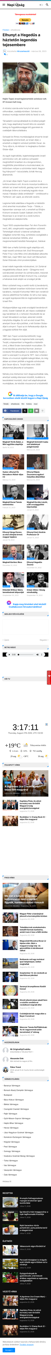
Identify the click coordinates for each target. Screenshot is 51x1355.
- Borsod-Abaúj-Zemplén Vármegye (18, 1090)
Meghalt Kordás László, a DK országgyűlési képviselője (37, 504)
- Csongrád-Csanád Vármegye (16, 1109)
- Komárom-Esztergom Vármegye (17, 1137)
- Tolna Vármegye (10, 1160)
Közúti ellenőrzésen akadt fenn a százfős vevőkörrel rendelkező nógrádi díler (33, 1002)
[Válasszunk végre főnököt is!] (10, 1250)
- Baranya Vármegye (11, 1085)
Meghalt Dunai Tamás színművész (12, 503)
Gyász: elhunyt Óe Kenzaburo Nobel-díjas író (13, 474)
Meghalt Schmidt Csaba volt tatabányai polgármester (37, 444)
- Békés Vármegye (10, 1104)
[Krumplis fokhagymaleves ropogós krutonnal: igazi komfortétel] (10, 1202)
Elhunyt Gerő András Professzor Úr (36, 533)
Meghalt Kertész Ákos (12, 562)
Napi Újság (15, 5)
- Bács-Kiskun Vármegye (13, 1100)
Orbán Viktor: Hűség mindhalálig (36, 591)
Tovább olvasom (26, 1344)
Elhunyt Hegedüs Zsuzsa (34, 563)
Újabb (6, 640)
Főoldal (6, 30)
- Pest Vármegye (10, 1146)
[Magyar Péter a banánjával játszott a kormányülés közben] (10, 918)
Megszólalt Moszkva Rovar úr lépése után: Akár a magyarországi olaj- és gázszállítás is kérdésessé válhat (33, 946)
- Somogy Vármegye (11, 1151)
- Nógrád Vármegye (11, 1142)
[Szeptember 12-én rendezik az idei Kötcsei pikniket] (10, 977)
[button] (3, 5)
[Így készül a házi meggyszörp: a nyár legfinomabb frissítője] (10, 1216)
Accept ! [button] (8, 1350)
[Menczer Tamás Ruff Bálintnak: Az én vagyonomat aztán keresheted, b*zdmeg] (10, 1031)
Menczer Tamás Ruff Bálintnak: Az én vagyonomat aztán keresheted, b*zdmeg (33, 1029)
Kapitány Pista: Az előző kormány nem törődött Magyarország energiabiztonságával (30, 804)
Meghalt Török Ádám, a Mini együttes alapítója (13, 443)
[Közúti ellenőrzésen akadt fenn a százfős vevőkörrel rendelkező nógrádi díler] (10, 1004)
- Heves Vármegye (10, 1128)
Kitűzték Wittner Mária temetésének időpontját (13, 591)
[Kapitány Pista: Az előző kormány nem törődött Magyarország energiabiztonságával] (10, 805)
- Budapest (7, 1095)
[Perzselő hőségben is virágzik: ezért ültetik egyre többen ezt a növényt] (10, 1264)
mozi (35, 404)
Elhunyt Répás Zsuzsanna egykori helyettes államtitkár (36, 474)
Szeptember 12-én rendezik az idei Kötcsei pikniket (33, 974)
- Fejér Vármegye (10, 1113)
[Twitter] (24, 411)
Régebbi (43, 640)
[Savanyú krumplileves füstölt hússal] (10, 990)
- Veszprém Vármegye (12, 1170)
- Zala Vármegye (10, 1175)
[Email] (36, 411)
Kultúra (29, 404)
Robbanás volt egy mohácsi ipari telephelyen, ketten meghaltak (32, 961)
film (23, 404)
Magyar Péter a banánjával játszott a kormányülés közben (33, 915)
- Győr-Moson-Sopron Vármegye (16, 1118)
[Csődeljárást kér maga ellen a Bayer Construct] (10, 1017)
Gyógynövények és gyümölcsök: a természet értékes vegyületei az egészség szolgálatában (34, 1277)
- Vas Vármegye (9, 1165)
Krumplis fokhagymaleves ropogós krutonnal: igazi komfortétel (31, 1200)
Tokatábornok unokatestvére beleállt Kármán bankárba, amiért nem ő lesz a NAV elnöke (33, 929)
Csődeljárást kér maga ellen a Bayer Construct (33, 1014)
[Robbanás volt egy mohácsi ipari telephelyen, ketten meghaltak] (10, 963)
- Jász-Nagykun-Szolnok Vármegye (18, 1132)
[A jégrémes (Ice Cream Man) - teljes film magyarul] (10, 1300)
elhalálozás (15, 30)
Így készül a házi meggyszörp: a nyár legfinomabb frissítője (34, 1213)
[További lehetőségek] (42, 411)
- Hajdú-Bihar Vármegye (13, 1123)
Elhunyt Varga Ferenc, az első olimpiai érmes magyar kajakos (12, 534)
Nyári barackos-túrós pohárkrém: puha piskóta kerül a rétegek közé (33, 1227)
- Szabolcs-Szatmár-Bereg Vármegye (19, 1156)
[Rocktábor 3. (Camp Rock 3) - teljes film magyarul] (10, 821)
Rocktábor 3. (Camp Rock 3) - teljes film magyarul (33, 818)
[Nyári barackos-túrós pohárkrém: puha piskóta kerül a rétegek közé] (10, 1229)
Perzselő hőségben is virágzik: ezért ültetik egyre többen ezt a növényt (33, 1262)
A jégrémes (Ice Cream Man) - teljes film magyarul (33, 1297)
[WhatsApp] (30, 411)
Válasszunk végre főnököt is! (33, 1246)
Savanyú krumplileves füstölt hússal (33, 987)
